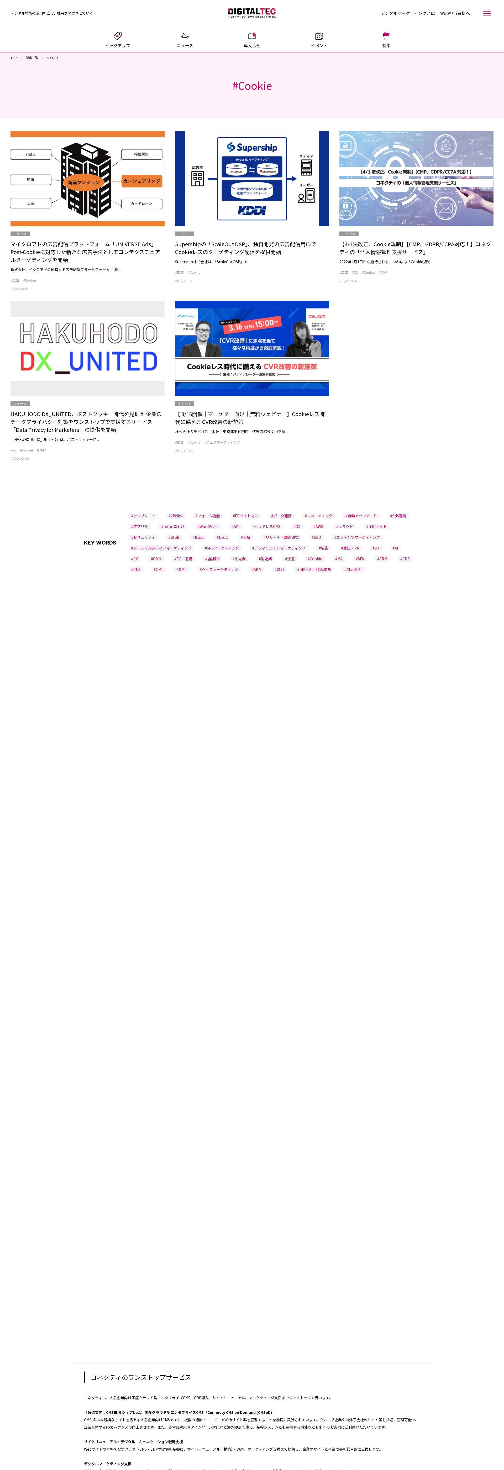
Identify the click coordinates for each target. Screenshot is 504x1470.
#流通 (290, 558)
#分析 (245, 537)
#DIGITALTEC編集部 (314, 569)
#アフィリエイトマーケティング (279, 548)
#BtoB (174, 537)
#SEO (316, 537)
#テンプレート (143, 515)
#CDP (405, 558)
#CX (13, 450)
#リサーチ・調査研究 (281, 537)
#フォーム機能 (208, 515)
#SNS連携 (398, 515)
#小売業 (239, 558)
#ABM (256, 569)
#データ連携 (281, 515)
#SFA (360, 558)
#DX (355, 272)
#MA (339, 558)
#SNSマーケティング (222, 548)
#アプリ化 (139, 526)
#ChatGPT (353, 569)
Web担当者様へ (455, 13)
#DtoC (222, 537)
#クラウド (344, 526)
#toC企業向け (172, 526)
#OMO (156, 558)
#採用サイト (376, 526)
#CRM (382, 558)
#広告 (14, 280)
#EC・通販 (183, 558)
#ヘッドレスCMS (266, 526)
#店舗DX (212, 558)
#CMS (136, 569)
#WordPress (207, 526)
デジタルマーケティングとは (408, 13)
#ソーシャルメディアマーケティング (161, 548)
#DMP (41, 450)
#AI (395, 548)
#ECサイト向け (245, 515)
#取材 (279, 569)
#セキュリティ (143, 537)
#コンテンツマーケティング (357, 537)
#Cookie (29, 280)
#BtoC (198, 537)
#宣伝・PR (350, 548)
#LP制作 (175, 515)
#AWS (318, 526)
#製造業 (265, 558)
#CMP (383, 272)
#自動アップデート (361, 515)
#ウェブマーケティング (222, 442)
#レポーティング (318, 515)
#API (235, 526)
